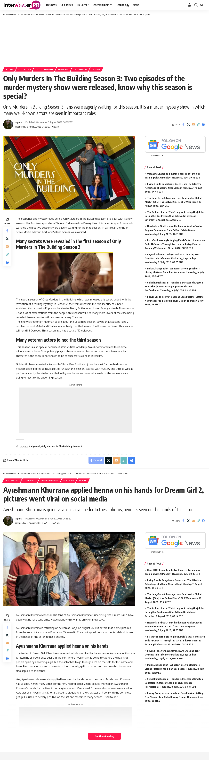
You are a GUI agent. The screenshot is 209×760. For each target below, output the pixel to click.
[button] (189, 5)
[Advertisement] (104, 41)
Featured (63, 69)
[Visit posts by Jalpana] (8, 124)
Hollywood (80, 69)
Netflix (96, 69)
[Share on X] (188, 124)
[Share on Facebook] (183, 124)
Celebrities (24, 69)
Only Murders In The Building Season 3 (61, 446)
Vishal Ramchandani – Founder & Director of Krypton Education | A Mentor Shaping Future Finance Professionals (174, 286)
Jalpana (19, 122)
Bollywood (12, 480)
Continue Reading (104, 736)
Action (9, 69)
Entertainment (44, 69)
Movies (83, 480)
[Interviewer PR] (22, 5)
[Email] (193, 124)
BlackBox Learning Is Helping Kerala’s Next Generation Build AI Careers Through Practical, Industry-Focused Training (175, 244)
